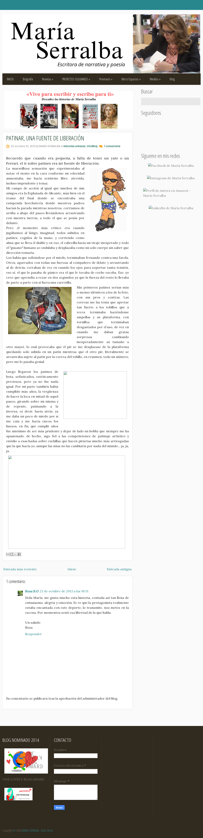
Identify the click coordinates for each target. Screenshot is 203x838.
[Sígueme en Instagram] (171, 178)
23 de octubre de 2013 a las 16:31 (64, 591)
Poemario (105, 79)
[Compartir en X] (15, 554)
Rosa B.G (31, 591)
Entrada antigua (119, 569)
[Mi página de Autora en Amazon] (171, 193)
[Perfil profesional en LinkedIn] (171, 208)
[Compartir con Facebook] (19, 554)
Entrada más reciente (20, 569)
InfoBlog (92, 146)
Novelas (47, 79)
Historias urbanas (74, 146)
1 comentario (112, 146)
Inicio (72, 569)
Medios (155, 79)
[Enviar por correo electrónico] (8, 554)
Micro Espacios (131, 79)
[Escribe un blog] (12, 554)
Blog (172, 79)
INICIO (10, 79)
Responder (33, 634)
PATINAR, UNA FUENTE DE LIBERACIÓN (45, 138)
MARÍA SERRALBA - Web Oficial (37, 830)
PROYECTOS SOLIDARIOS (76, 79)
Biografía (28, 79)
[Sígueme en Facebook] (171, 165)
